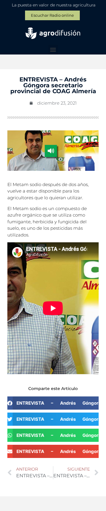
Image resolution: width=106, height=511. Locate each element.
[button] (53, 49)
